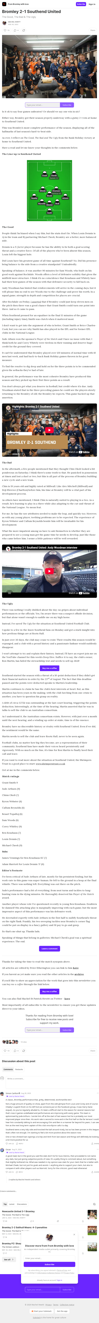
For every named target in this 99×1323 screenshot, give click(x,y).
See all (7, 1259)
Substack (37, 1317)
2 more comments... (8, 1191)
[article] (49, 1216)
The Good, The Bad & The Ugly (15, 1214)
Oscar (8, 1149)
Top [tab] (5, 1204)
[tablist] (13, 1069)
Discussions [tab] (22, 1204)
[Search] (94, 1204)
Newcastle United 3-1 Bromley (18, 1211)
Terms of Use (62, 1270)
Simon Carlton (12, 1093)
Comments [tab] (8, 1069)
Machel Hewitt (14, 22)
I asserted (36, 301)
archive (79, 974)
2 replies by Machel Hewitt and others (24, 1179)
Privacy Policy (69, 1273)
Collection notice (67, 1304)
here (76, 967)
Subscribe (81, 4)
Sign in (92, 4)
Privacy (49, 1304)
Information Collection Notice (48, 1273)
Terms (55, 1304)
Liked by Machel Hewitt (16, 1096)
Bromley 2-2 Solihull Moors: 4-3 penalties (24, 1227)
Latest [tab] (11, 1204)
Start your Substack (43, 1311)
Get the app (62, 1311)
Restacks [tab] (19, 1069)
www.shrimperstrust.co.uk (50, 763)
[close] (74, 1234)
